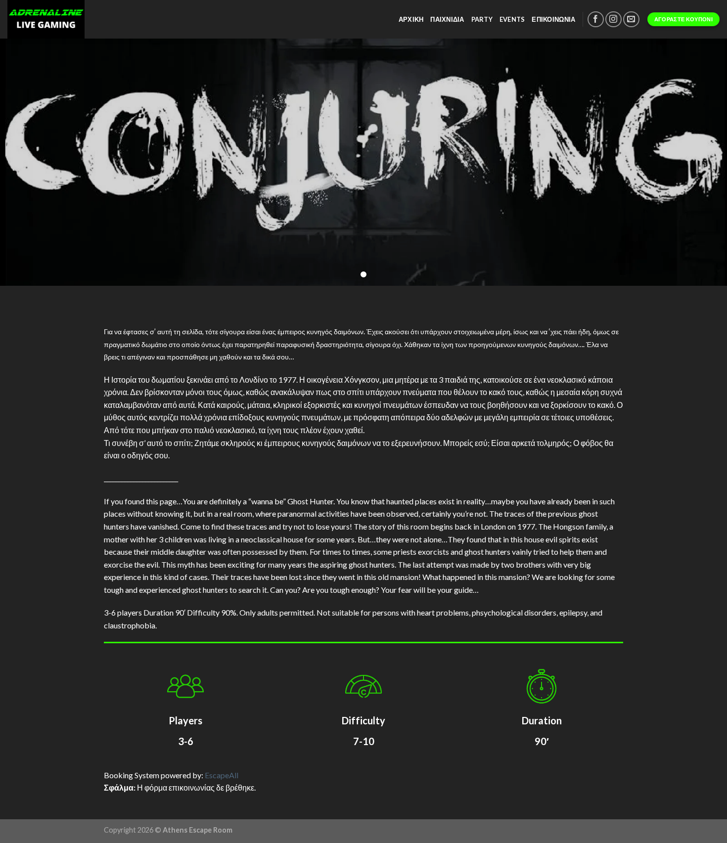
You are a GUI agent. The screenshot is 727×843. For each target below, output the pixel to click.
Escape (221, 775)
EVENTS (512, 19)
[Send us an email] (631, 19)
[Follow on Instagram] (613, 19)
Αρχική (411, 19)
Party (482, 19)
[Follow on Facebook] (596, 19)
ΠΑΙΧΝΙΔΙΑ (447, 19)
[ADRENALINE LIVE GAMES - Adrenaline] (76, 19)
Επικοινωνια (553, 19)
